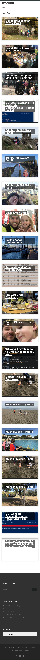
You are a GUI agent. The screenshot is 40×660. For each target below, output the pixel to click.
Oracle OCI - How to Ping (11, 606)
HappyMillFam (15, 647)
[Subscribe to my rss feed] (16, 656)
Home (3, 13)
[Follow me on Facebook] (23, 656)
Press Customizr (24, 650)
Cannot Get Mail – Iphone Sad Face (15, 618)
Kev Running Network (10, 609)
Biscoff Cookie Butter (10, 612)
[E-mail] (20, 656)
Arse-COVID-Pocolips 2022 (12, 615)
